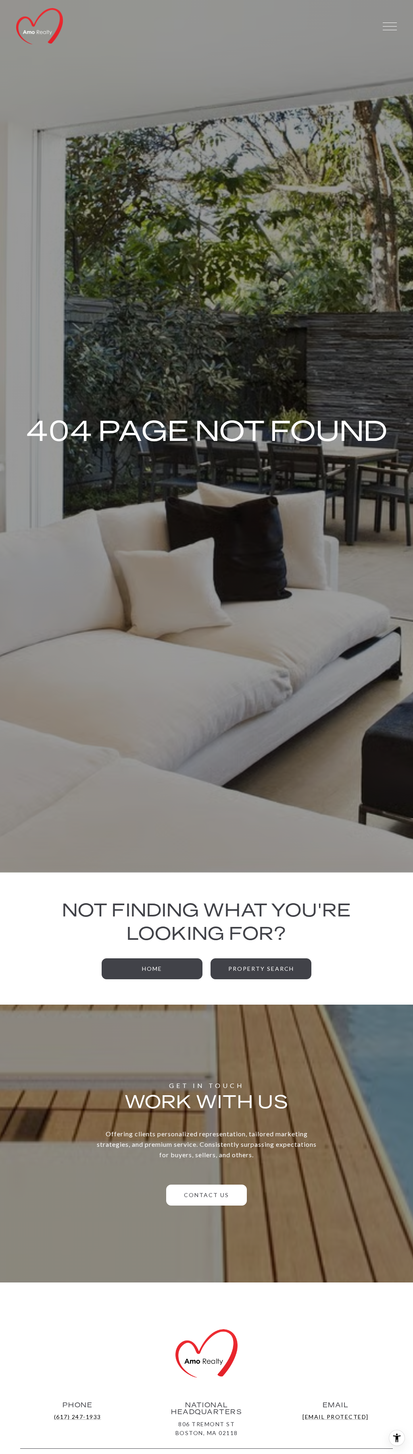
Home (152, 968)
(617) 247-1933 (77, 1416)
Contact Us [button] (206, 1194)
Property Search (261, 968)
